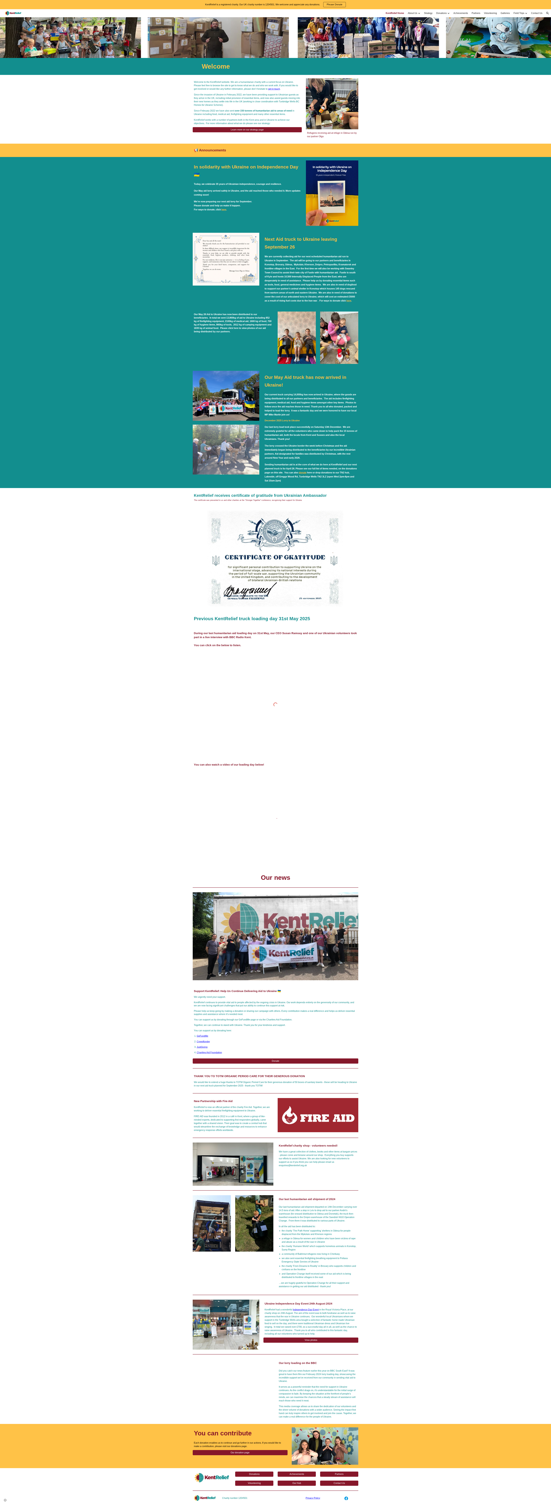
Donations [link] (441, 13)
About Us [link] (412, 13)
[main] (219, 66)
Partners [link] (476, 13)
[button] (547, 13)
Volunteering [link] (490, 13)
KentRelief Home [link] (395, 13)
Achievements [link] (460, 13)
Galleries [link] (505, 13)
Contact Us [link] (536, 13)
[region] (275, 4)
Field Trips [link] (519, 13)
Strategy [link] (428, 13)
